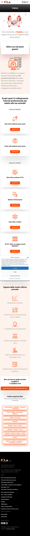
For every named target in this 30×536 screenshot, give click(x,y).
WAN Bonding (4, 504)
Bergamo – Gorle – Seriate (15, 425)
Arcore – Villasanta (15, 417)
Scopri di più (15, 129)
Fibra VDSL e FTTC (5, 487)
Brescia (15, 437)
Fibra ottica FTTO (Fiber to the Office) (9, 489)
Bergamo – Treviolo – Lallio (15, 429)
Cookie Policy (11, 278)
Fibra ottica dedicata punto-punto (8, 477)
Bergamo (15, 421)
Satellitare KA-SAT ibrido (6, 497)
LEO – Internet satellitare (6, 494)
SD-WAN (3, 501)
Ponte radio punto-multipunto (7, 492)
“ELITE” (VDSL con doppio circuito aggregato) (11, 484)
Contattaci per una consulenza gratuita (15, 388)
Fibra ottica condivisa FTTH (7, 482)
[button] (28, 257)
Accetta (15, 268)
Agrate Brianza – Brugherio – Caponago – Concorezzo (15, 408)
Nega (15, 272)
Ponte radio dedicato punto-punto (8, 480)
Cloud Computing (5, 499)
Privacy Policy (17, 278)
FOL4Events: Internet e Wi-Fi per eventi (9, 508)
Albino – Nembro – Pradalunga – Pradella (15, 413)
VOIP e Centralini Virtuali (6, 506)
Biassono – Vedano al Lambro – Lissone (15, 433)
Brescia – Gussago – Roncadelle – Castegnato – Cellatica (15, 442)
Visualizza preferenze (15, 275)
